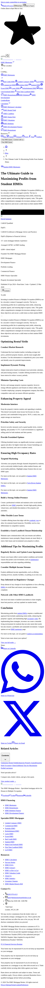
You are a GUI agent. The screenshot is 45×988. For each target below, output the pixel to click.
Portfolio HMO (10, 828)
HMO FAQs (9, 865)
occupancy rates (32, 619)
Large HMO (9, 834)
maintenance (34, 560)
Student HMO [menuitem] (35, 85)
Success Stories (10, 862)
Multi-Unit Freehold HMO (14, 844)
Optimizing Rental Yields (9, 763)
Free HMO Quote (7, 139)
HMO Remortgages (11, 808)
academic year (34, 520)
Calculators (4, 104)
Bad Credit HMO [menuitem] (9, 82)
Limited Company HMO (13, 823)
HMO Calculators (11, 860)
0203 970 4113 (12, 894)
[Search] (7, 56)
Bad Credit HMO (11, 839)
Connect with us (18, 139)
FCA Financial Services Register (11, 944)
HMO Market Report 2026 (14, 884)
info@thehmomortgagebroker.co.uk (19, 897)
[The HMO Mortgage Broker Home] (11, 59)
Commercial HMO (11, 826)
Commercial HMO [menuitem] (9, 85)
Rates (8, 100)
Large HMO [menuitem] (16, 88)
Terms (13, 985)
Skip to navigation (20, 2)
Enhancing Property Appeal (26, 763)
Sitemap (8, 985)
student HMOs (22, 613)
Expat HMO (9, 836)
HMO (14, 505)
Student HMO (9, 842)
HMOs (3, 587)
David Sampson (6, 219)
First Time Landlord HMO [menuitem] (26, 92)
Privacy (3, 985)
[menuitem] (22, 67)
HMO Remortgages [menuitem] (9, 95)
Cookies (18, 985)
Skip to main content (7, 2)
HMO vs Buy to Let (11, 870)
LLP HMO (8, 850)
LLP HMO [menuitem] (40, 82)
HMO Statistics (10, 878)
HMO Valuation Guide (12, 873)
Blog (6, 153)
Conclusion (9, 768)
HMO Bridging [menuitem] (24, 95)
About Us (8, 876)
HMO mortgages (16, 629)
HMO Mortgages (6, 62)
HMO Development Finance (14, 813)
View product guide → (8, 781)
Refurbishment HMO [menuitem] (29, 88)
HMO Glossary (10, 868)
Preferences (24, 985)
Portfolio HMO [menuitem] (23, 85)
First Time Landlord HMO (14, 847)
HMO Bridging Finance (13, 810)
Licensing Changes (11, 881)
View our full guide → (8, 642)
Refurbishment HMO (12, 831)
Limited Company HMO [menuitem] (25, 82)
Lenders (3, 100)
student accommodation (35, 634)
